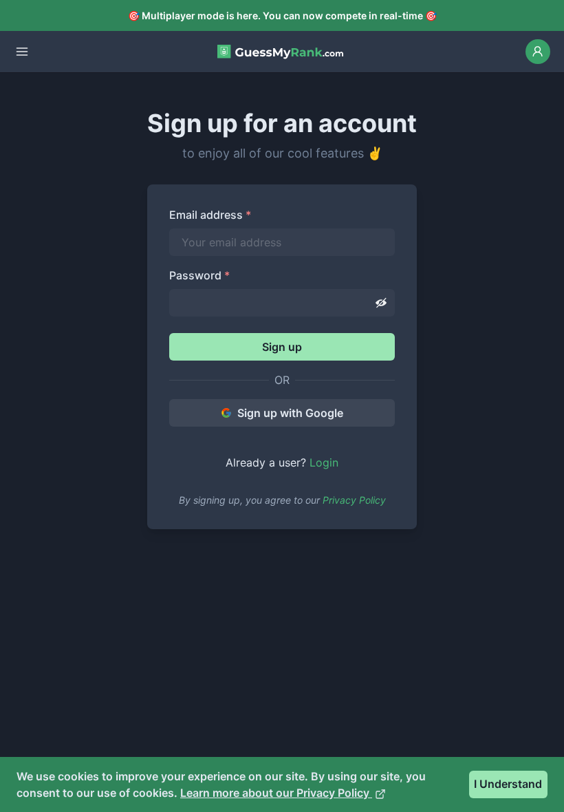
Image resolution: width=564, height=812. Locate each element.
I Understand (508, 784)
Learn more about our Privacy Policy (276, 793)
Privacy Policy (354, 500)
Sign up (282, 347)
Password (199, 275)
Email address (210, 215)
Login (324, 462)
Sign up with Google (290, 413)
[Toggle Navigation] (22, 51)
